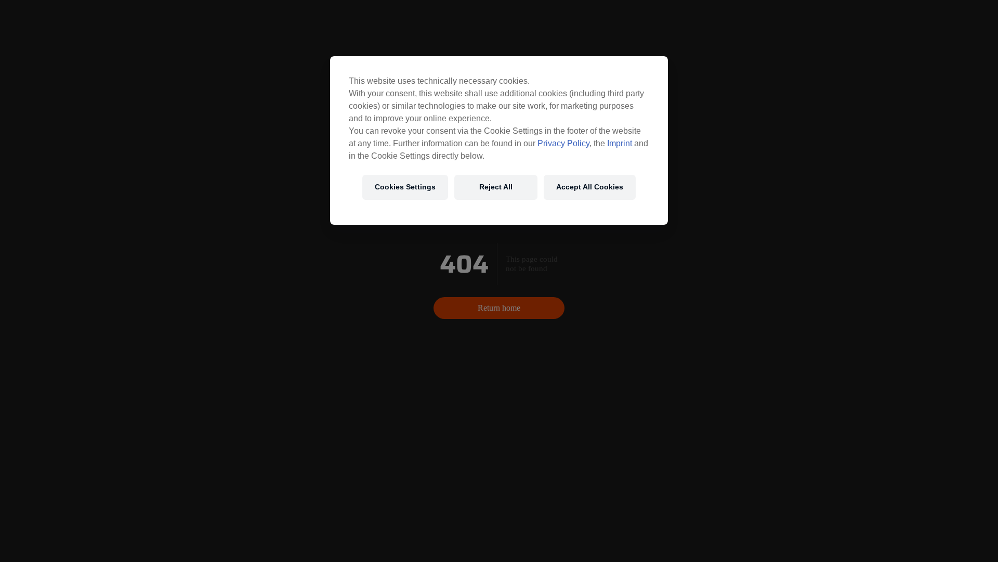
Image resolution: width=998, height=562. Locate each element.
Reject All (496, 187)
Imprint (619, 143)
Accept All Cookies (589, 187)
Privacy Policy (563, 143)
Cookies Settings (405, 187)
